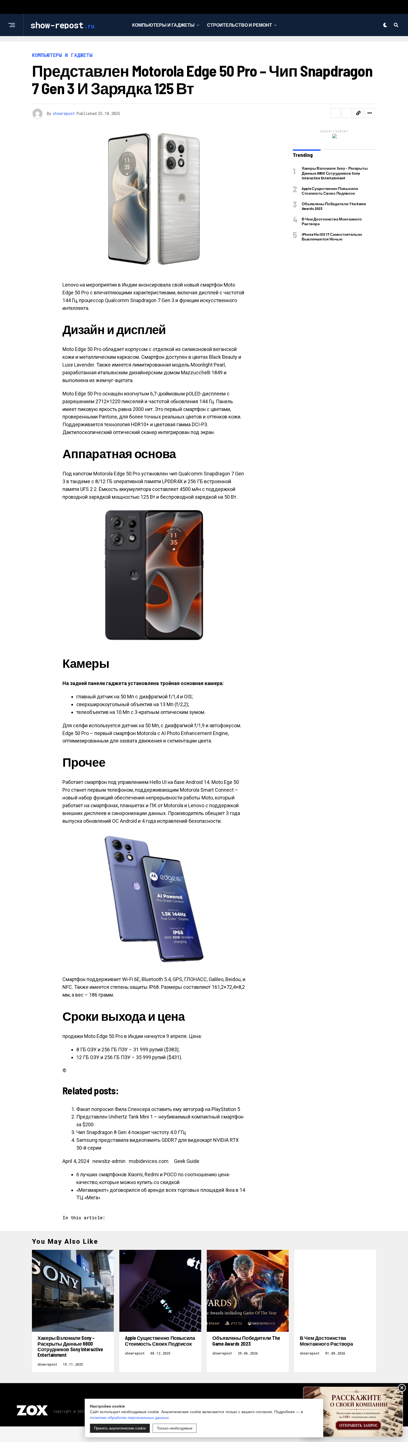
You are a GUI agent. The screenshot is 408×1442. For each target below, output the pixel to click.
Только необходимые (174, 1428)
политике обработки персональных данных (129, 1417)
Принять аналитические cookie (120, 1428)
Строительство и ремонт (239, 24)
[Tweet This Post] (347, 113)
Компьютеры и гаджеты (163, 24)
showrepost (64, 113)
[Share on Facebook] (336, 113)
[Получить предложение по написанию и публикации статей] (353, 1412)
